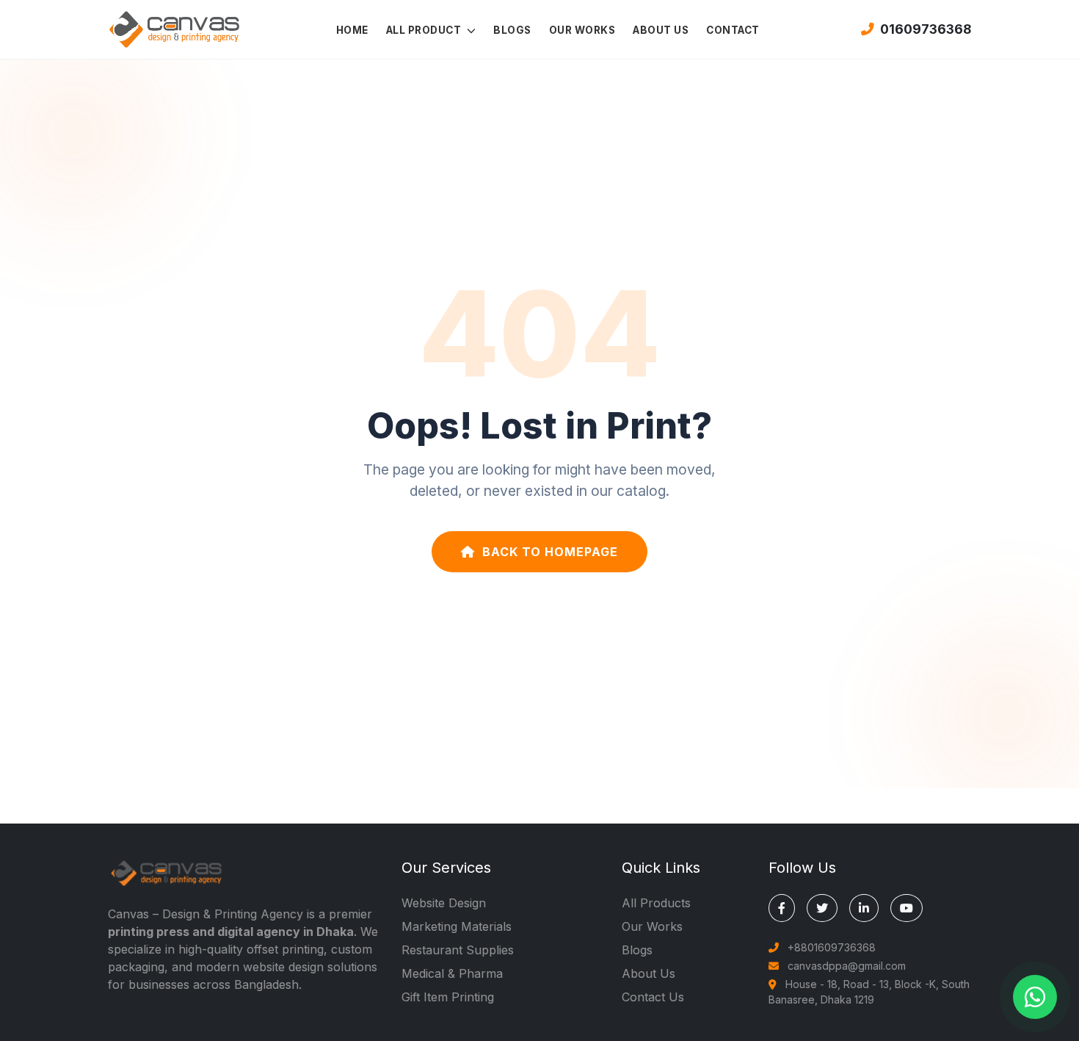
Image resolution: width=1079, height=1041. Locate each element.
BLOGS (512, 30)
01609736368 (925, 29)
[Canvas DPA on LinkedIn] (864, 908)
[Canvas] (174, 28)
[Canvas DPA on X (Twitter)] (822, 908)
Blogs (637, 950)
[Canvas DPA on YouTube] (906, 908)
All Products (656, 903)
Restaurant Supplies (458, 950)
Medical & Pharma (452, 973)
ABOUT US (661, 30)
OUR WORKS (582, 30)
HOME (352, 30)
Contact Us (653, 997)
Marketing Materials (457, 926)
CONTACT (733, 30)
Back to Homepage (550, 551)
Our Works (652, 926)
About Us (648, 973)
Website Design (444, 903)
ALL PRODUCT (425, 30)
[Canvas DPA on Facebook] (782, 908)
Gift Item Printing (448, 997)
